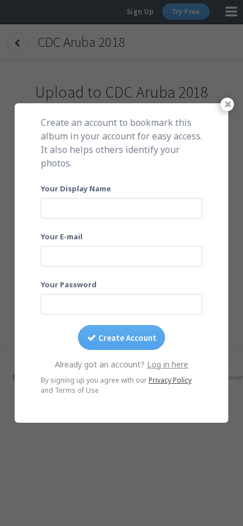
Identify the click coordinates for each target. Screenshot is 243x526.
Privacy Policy (170, 380)
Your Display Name (76, 188)
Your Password (69, 284)
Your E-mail (62, 236)
